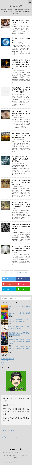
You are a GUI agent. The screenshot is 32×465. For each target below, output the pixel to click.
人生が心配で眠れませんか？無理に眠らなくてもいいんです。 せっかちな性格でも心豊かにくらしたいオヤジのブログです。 (16, 455)
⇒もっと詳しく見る (8, 431)
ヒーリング (17, 252)
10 (20, 272)
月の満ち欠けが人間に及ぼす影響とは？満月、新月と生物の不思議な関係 (19, 341)
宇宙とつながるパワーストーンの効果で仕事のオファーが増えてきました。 (21, 113)
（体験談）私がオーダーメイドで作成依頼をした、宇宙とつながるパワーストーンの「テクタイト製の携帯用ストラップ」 (21, 64)
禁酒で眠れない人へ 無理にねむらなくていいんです (21, 21)
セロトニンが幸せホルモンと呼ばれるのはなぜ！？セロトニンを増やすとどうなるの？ (21, 204)
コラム (15, 208)
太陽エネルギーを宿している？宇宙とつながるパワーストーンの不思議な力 (21, 135)
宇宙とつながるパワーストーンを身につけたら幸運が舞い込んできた (21, 159)
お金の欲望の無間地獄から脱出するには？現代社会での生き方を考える (21, 226)
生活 (15, 24)
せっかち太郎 (16, 6)
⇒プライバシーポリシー (10, 437)
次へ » (25, 272)
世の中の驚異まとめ (19, 43)
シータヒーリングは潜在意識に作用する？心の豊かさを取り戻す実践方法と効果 (21, 248)
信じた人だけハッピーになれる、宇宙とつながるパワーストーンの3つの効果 (21, 90)
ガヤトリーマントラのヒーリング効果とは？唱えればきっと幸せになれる (19, 348)
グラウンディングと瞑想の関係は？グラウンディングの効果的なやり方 (21, 182)
